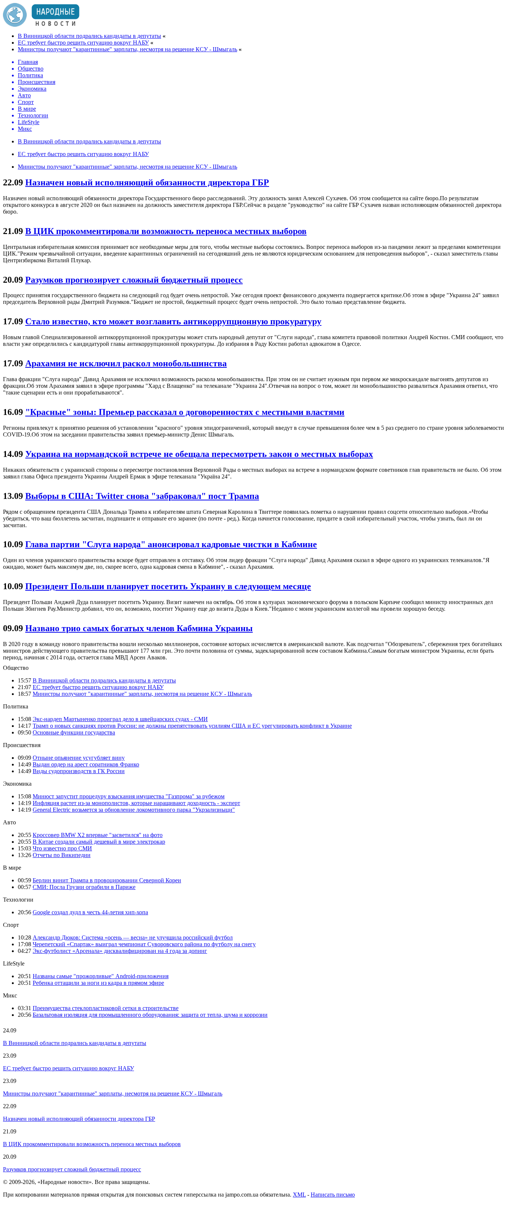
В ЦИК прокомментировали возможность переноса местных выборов (166, 231)
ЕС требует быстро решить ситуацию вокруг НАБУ (83, 42)
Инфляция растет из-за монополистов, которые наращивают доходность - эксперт (136, 803)
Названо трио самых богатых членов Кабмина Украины (139, 628)
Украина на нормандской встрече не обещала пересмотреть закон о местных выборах (199, 454)
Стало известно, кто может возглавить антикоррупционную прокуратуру (173, 321)
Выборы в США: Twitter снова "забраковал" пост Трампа (142, 496)
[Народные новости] (41, 25)
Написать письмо (333, 1194)
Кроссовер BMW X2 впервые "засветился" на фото (98, 835)
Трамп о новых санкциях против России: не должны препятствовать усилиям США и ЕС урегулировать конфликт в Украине (192, 726)
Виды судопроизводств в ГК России (79, 771)
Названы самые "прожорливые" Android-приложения (101, 976)
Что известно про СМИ (62, 848)
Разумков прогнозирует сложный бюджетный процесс (134, 280)
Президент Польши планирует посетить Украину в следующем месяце (168, 586)
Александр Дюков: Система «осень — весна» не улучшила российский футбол (133, 937)
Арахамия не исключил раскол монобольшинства (126, 363)
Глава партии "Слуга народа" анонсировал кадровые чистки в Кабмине (171, 544)
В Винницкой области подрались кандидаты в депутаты (89, 36)
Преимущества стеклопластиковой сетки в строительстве (106, 1008)
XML (299, 1194)
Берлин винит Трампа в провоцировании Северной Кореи (107, 880)
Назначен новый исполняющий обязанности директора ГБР (147, 182)
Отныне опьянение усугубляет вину (79, 758)
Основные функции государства (74, 732)
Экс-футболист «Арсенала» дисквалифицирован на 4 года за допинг (120, 951)
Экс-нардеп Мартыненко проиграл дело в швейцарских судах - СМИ (120, 719)
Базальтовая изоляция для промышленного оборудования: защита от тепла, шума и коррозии (150, 1015)
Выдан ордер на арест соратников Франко (86, 764)
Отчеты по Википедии (62, 855)
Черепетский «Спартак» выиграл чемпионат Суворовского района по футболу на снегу (144, 944)
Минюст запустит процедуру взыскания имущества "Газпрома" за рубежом (129, 796)
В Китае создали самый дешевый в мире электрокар (99, 841)
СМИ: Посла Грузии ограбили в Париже (84, 887)
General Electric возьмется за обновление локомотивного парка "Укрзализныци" (134, 810)
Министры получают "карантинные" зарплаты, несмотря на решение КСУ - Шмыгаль (127, 49)
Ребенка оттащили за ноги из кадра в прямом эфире (98, 983)
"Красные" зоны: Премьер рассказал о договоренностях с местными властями (184, 412)
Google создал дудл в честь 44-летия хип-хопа (90, 912)
